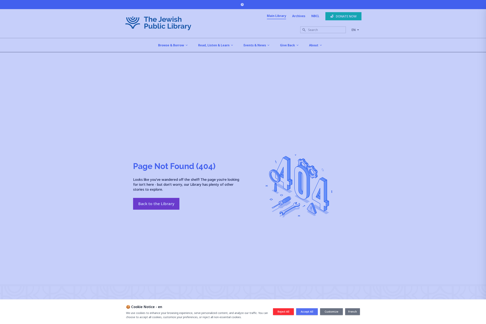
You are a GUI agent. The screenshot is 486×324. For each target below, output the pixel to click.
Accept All (307, 311)
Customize (331, 311)
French (352, 311)
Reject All (283, 311)
